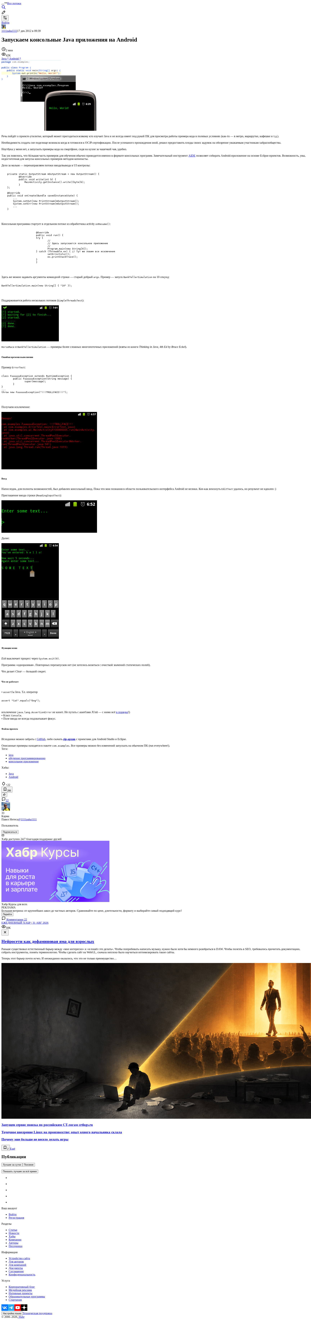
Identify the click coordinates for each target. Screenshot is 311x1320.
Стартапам (15, 1299)
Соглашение (16, 1271)
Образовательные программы (27, 1296)
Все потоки (14, 3)
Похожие (28, 1164)
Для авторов (16, 1261)
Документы (16, 1268)
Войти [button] (5, 22)
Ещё (12, 1148)
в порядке (122, 712)
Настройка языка (12, 1313)
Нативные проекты (20, 1293)
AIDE (191, 155)
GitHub (41, 739)
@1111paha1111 (27, 819)
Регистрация (16, 1217)
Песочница (15, 1246)
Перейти (7, 914)
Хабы (12, 1236)
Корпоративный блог (22, 1286)
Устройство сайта (19, 1258)
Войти (13, 1214)
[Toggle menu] (2, 4)
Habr (21, 1316)
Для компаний (17, 1264)
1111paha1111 (9, 30)
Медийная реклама (20, 1290)
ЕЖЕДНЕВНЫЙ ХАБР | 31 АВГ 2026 (24, 922)
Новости (14, 1233)
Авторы (13, 1242)
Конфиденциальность (22, 1274)
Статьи (13, 1229)
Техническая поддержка (37, 1313)
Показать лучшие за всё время (20, 1171)
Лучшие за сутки (12, 1164)
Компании (15, 1239)
